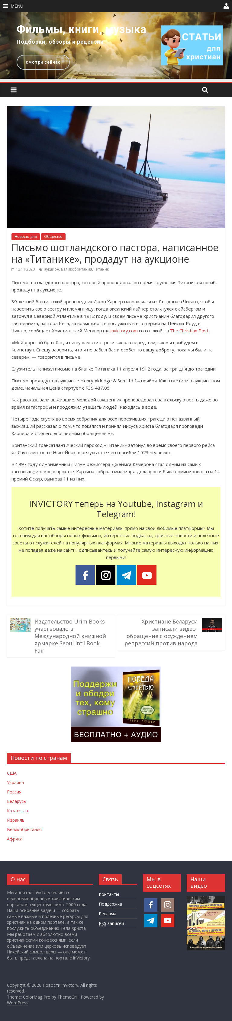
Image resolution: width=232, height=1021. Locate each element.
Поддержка (110, 904)
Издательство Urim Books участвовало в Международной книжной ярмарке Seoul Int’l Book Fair (70, 636)
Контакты (109, 894)
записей (111, 923)
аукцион (51, 269)
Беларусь (16, 801)
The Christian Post (189, 331)
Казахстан (17, 810)
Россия (14, 792)
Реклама (107, 913)
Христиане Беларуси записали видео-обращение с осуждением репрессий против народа (161, 632)
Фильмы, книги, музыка (82, 29)
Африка (14, 839)
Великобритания (76, 269)
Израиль (15, 820)
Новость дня (25, 236)
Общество (53, 236)
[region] (116, 45)
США (12, 773)
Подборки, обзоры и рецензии (60, 41)
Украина (15, 782)
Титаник (101, 269)
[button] (17, 6)
